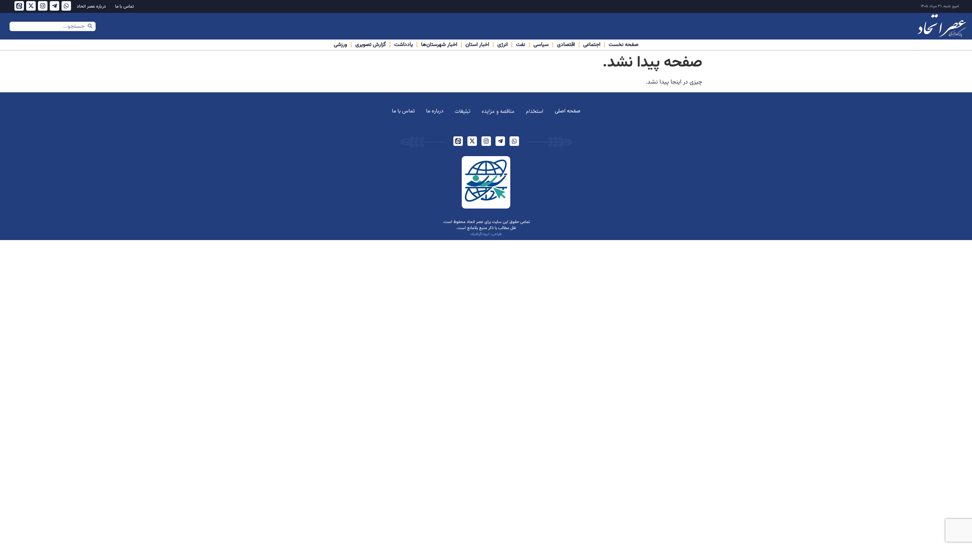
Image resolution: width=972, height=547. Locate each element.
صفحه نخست (624, 45)
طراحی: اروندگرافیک (486, 234)
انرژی (502, 45)
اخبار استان (477, 45)
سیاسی (541, 45)
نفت (520, 45)
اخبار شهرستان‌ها (439, 45)
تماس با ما (124, 6)
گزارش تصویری (370, 45)
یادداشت (403, 45)
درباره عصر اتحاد (91, 6)
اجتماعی (591, 45)
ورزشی (340, 45)
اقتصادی (566, 45)
